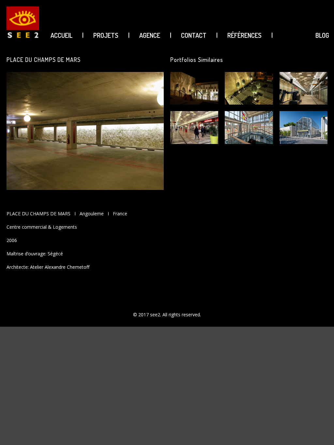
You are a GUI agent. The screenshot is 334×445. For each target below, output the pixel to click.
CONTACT (193, 35)
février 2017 (276, 352)
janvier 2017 (276, 363)
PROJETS (105, 35)
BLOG (322, 35)
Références (244, 35)
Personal (272, 439)
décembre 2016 (279, 374)
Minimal (272, 416)
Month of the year (282, 427)
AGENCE (149, 35)
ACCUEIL (61, 35)
